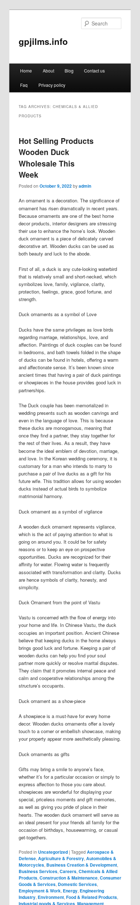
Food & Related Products (91, 897)
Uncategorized (53, 852)
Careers (68, 871)
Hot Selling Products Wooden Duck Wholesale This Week (56, 157)
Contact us (94, 70)
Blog (69, 70)
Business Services (38, 871)
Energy (70, 890)
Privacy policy (51, 85)
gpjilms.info (43, 41)
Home (26, 70)
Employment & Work (40, 890)
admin (85, 186)
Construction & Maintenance (68, 877)
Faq (24, 85)
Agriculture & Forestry (61, 858)
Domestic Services (77, 884)
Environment (51, 897)
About (48, 70)
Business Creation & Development (81, 865)
